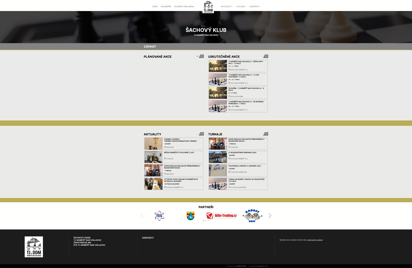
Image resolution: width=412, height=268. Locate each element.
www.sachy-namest (315, 240)
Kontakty (148, 238)
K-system (260, 266)
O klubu (240, 6)
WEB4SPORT (242, 266)
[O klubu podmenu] (246, 6)
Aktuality (226, 6)
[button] (266, 56)
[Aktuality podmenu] (232, 6)
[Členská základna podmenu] (194, 6)
